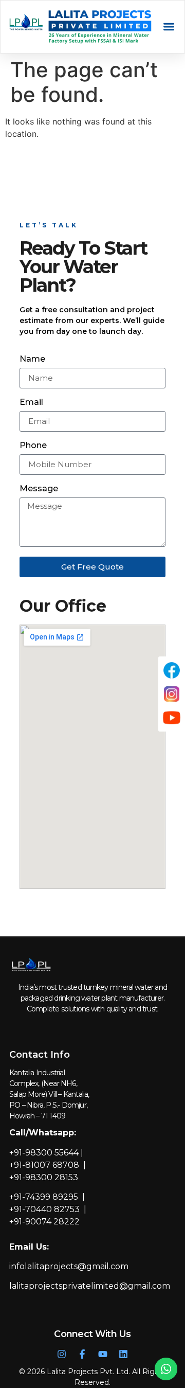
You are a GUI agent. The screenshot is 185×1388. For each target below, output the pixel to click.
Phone (33, 445)
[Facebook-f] (82, 1354)
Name (32, 359)
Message (39, 489)
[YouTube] (171, 717)
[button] (169, 27)
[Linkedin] (123, 1354)
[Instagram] (61, 1354)
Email (31, 402)
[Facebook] (171, 670)
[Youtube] (102, 1354)
